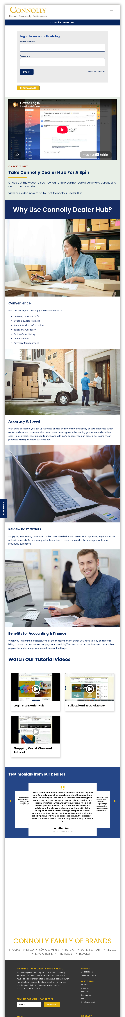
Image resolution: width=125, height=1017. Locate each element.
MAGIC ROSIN (44, 954)
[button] (3, 508)
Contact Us (86, 995)
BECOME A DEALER (28, 88)
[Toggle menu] (111, 12)
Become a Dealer (89, 975)
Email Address (27, 41)
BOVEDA (84, 954)
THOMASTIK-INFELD (21, 950)
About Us (85, 991)
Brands (84, 984)
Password (25, 56)
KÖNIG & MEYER (49, 950)
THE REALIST (66, 954)
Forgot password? (96, 71)
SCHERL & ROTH (91, 950)
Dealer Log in (87, 972)
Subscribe (51, 1004)
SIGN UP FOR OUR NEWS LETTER (35, 999)
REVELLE (111, 950)
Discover (85, 988)
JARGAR (69, 950)
